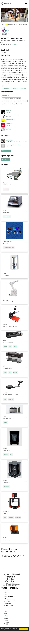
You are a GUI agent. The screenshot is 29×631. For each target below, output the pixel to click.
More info (13, 629)
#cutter (15, 346)
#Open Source (18, 517)
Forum (5, 598)
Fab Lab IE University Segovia (19, 24)
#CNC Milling (6, 189)
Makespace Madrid (10, 119)
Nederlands (7, 620)
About (5, 594)
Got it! (24, 628)
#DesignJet (15, 372)
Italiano (6, 618)
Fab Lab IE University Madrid (12, 115)
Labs (2, 24)
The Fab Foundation (9, 600)
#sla (11, 454)
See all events (5, 159)
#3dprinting (6, 454)
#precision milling (7, 216)
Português (6, 622)
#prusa (5, 517)
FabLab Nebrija (9, 123)
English (6, 613)
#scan (5, 399)
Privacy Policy (7, 603)
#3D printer (11, 517)
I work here (6, 151)
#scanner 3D (10, 399)
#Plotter (5, 346)
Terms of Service (8, 605)
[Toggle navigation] (26, 3)
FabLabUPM (8, 128)
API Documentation (9, 596)
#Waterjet (5, 422)
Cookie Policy (7, 601)
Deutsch (6, 611)
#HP (10, 372)
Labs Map (6, 592)
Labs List (6, 591)
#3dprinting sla (6, 486)
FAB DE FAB (8, 110)
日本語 (6, 624)
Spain (8, 24)
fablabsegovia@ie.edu (14, 44)
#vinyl (10, 346)
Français (6, 616)
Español (6, 615)
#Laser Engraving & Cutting (9, 247)
